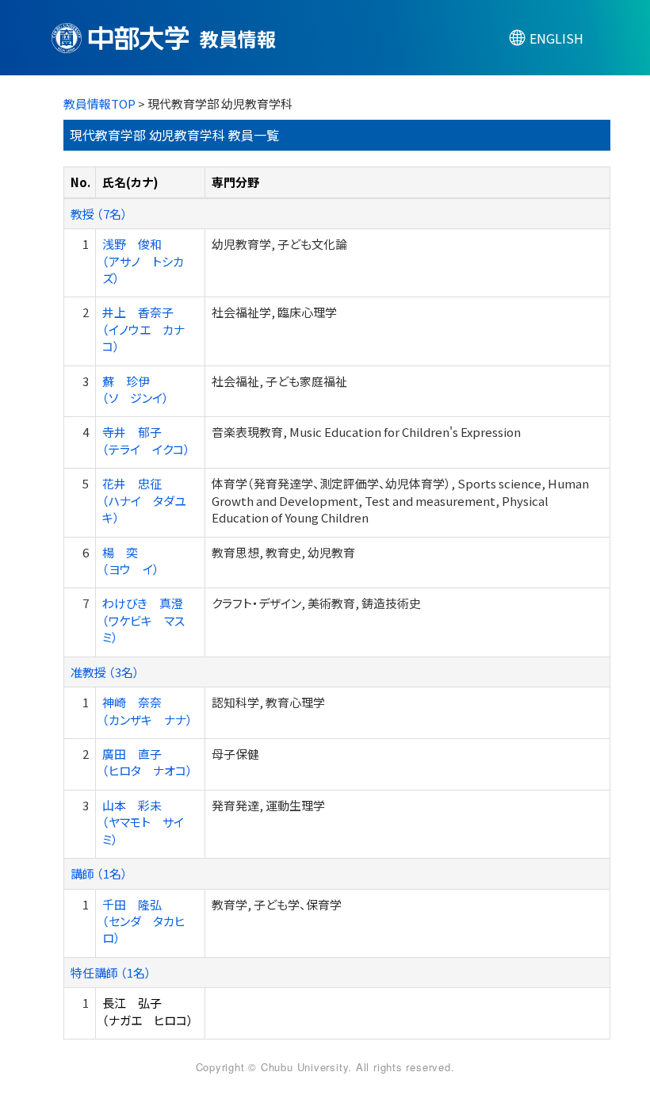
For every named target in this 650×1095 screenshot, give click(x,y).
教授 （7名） (99, 213)
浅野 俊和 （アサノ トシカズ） (143, 260)
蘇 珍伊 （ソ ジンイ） (135, 389)
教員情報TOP (99, 103)
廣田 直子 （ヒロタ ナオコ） (147, 762)
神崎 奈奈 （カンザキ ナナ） (147, 710)
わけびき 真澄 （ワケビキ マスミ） (143, 620)
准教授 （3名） (105, 672)
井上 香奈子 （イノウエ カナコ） (143, 329)
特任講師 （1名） (111, 972)
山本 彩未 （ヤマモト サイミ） (143, 822)
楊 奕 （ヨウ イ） (130, 560)
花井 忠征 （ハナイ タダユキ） (144, 500)
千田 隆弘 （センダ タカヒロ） (143, 921)
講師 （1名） (99, 873)
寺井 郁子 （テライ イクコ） (146, 440)
